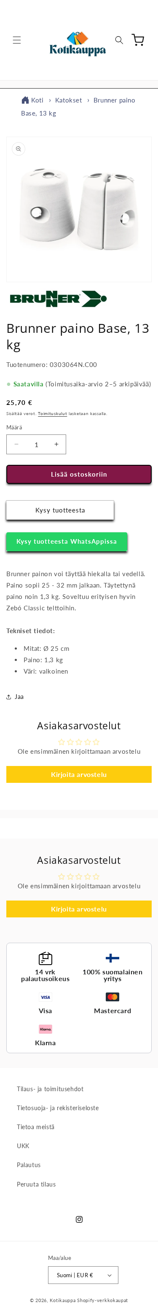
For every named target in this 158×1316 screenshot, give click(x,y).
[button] (17, 40)
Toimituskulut (52, 413)
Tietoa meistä (36, 1126)
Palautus (29, 1164)
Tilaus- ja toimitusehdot (50, 1088)
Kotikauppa (62, 1300)
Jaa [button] (19, 696)
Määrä (14, 427)
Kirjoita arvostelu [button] (79, 774)
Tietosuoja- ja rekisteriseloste (58, 1107)
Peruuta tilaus (36, 1184)
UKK (23, 1145)
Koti (37, 100)
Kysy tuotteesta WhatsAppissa (66, 541)
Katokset (68, 100)
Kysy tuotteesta (60, 510)
